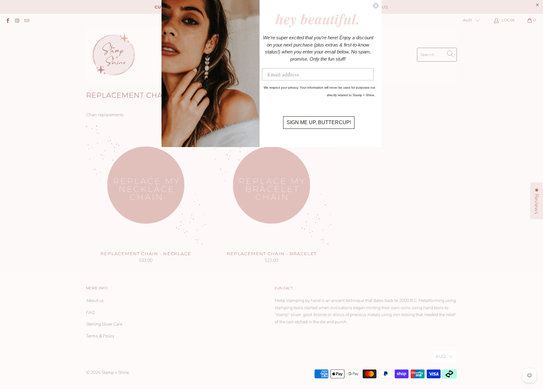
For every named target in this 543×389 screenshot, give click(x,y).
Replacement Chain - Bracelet (271, 185)
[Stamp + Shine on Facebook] (7, 20)
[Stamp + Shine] (114, 54)
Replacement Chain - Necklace (146, 185)
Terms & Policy (100, 336)
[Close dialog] (376, 6)
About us (95, 301)
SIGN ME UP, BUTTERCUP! (319, 122)
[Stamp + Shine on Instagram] (16, 20)
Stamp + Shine (115, 372)
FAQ (90, 312)
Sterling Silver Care (104, 324)
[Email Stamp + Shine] (26, 20)
